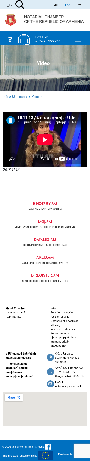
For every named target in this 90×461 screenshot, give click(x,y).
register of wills (60, 316)
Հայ (55, 4)
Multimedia (20, 96)
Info (5, 96)
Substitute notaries (62, 312)
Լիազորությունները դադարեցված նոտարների (63, 341)
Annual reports (60, 333)
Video (35, 96)
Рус (79, 4)
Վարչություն (13, 316)
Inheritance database (63, 329)
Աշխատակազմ (15, 312)
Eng (67, 4)
